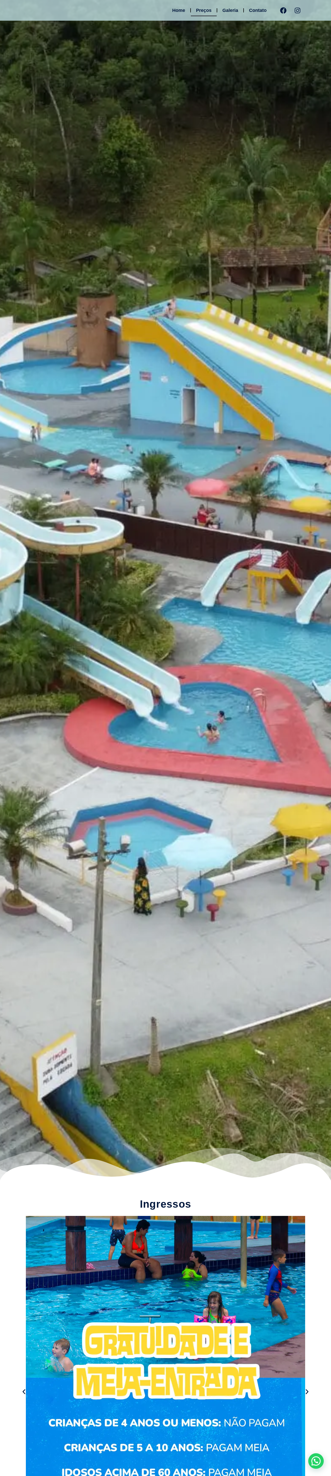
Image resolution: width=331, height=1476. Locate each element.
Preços (204, 10)
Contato (258, 10)
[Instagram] (297, 10)
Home (178, 10)
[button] (24, 1391)
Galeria (230, 10)
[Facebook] (283, 10)
